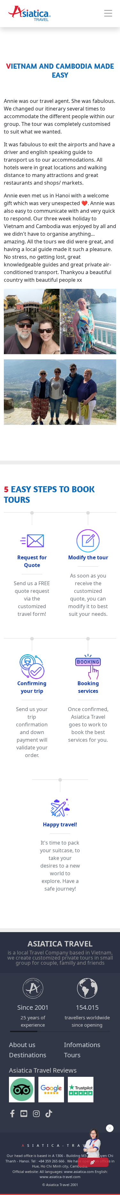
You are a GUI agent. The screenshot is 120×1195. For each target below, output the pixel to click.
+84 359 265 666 (51, 1161)
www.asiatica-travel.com (60, 1176)
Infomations (82, 1044)
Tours (72, 1055)
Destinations (27, 1055)
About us (22, 1044)
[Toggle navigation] (108, 13)
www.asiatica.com (79, 1171)
